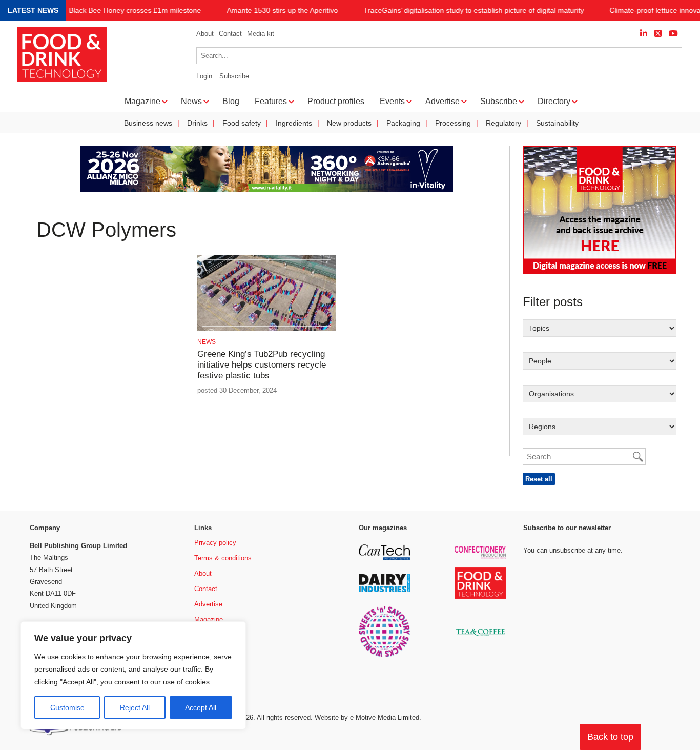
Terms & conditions (223, 558)
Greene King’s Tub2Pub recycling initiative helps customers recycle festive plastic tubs (261, 365)
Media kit (260, 33)
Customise (67, 707)
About (205, 33)
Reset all (538, 479)
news (206, 342)
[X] (658, 33)
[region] (133, 675)
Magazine (208, 619)
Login (204, 76)
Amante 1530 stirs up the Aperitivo (282, 10)
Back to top (610, 737)
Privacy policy (215, 542)
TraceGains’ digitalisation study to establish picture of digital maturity (473, 10)
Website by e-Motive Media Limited (367, 717)
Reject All (135, 707)
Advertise (208, 604)
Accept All (200, 707)
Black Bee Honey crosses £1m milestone (135, 10)
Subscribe (234, 76)
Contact (230, 33)
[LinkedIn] (643, 33)
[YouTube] (673, 33)
